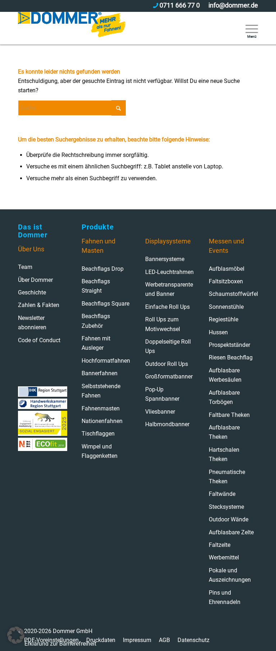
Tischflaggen (98, 433)
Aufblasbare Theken (224, 432)
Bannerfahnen (100, 373)
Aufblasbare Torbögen (224, 397)
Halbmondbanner (167, 424)
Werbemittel (224, 557)
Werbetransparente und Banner (169, 289)
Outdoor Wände (228, 519)
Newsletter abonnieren (32, 323)
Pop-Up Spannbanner (162, 394)
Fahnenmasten (101, 408)
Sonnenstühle (226, 306)
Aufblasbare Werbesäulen (225, 375)
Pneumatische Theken (227, 477)
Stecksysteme (226, 506)
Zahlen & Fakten (38, 305)
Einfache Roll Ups (167, 306)
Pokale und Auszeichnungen (230, 575)
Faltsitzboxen (226, 281)
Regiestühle (223, 319)
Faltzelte (219, 544)
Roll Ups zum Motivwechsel (162, 324)
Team (25, 267)
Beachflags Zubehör (96, 321)
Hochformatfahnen (106, 360)
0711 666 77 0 (179, 5)
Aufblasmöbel (226, 268)
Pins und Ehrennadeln (224, 597)
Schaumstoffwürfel (233, 293)
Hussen (218, 332)
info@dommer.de (233, 5)
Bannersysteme (164, 259)
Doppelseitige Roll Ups (168, 346)
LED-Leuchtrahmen (169, 272)
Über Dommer (35, 279)
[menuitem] (248, 28)
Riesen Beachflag (231, 357)
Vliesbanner (160, 411)
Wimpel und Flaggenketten (100, 451)
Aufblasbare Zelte (231, 532)
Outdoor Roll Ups (166, 364)
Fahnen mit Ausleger (96, 343)
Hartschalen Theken (224, 454)
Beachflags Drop (103, 268)
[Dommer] (72, 28)
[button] (16, 635)
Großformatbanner (169, 376)
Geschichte (32, 292)
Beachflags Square (105, 303)
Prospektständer (229, 344)
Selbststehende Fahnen (101, 391)
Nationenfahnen (102, 421)
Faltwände (222, 493)
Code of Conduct (39, 340)
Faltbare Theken (229, 414)
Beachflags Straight (96, 286)
